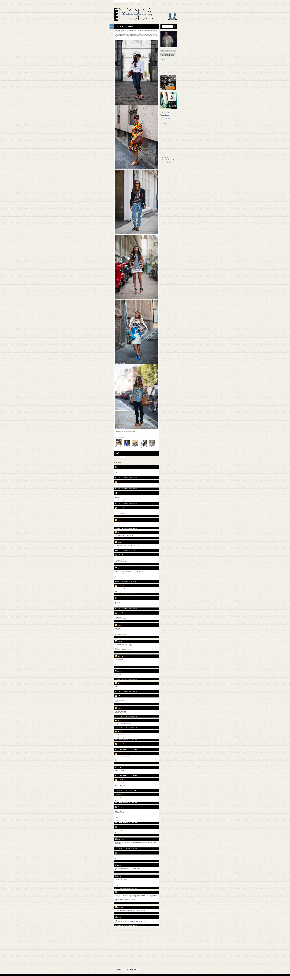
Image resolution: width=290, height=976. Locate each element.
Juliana (119, 767)
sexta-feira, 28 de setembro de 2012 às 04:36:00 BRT (126, 739)
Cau (118, 568)
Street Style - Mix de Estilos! (124, 26)
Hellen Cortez (120, 585)
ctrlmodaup (120, 907)
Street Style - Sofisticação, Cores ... (127, 447)
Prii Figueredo (120, 598)
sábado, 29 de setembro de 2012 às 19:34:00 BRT (125, 903)
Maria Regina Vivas (122, 753)
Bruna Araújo (120, 507)
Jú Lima (119, 917)
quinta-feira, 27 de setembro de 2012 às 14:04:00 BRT (126, 477)
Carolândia (120, 794)
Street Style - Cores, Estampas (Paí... (135, 447)
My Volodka (120, 641)
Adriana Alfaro (121, 696)
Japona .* (119, 876)
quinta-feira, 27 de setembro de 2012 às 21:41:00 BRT (126, 679)
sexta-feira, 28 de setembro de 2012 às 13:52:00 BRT (126, 848)
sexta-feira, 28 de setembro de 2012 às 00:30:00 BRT (126, 716)
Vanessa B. (120, 493)
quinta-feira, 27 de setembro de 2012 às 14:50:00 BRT (126, 550)
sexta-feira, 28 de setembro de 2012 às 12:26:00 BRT (126, 822)
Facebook (124, 578)
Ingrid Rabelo (120, 554)
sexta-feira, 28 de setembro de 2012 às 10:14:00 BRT (126, 763)
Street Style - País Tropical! (152, 447)
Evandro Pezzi (120, 779)
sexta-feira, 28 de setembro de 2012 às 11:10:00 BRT (126, 790)
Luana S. (119, 671)
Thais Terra (120, 656)
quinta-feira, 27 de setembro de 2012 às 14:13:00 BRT (126, 503)
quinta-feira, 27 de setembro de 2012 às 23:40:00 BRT (126, 691)
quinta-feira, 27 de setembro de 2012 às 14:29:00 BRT (126, 515)
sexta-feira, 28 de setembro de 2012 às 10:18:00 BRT (126, 775)
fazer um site (169, 162)
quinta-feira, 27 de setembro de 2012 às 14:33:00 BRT (126, 528)
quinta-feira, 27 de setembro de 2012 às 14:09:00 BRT (126, 488)
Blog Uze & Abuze (118, 578)
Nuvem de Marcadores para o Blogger (169, 159)
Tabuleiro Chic (121, 744)
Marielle (119, 865)
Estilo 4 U (117, 815)
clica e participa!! (139, 573)
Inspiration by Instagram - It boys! (118, 446)
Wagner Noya (120, 807)
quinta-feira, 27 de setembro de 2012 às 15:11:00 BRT (126, 581)
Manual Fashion (121, 467)
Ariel (118, 892)
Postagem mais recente (132, 969)
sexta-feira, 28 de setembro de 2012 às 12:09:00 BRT (126, 802)
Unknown (119, 481)
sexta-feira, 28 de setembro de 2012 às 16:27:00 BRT (126, 888)
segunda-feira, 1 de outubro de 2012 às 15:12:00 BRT (126, 925)
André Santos (120, 827)
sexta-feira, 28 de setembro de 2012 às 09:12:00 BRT (126, 749)
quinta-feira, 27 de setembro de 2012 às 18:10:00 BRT (126, 637)
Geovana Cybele (121, 613)
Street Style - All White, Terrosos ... (144, 447)
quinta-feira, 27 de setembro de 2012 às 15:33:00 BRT (126, 608)
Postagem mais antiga (120, 969)
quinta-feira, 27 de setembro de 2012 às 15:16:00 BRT (126, 593)
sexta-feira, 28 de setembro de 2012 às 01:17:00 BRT (126, 727)
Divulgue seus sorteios (119, 820)
